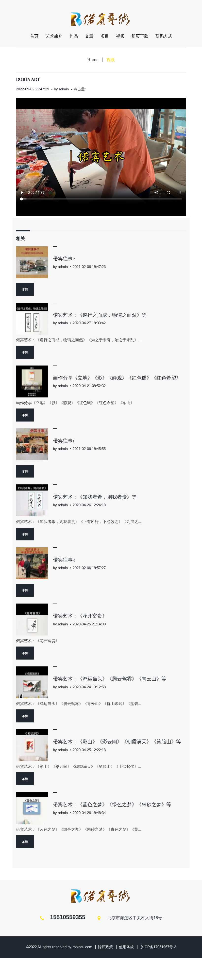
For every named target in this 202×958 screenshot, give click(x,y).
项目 (105, 36)
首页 (34, 36)
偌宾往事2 (64, 258)
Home (93, 59)
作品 (73, 36)
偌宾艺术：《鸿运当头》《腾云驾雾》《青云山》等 (109, 678)
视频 (120, 36)
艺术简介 (54, 36)
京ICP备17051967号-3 (158, 947)
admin (64, 89)
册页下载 (140, 36)
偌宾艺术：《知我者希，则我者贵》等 (95, 496)
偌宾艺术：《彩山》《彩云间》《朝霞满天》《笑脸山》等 (117, 741)
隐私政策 (105, 947)
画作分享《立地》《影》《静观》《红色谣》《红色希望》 (117, 377)
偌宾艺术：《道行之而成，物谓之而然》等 (100, 314)
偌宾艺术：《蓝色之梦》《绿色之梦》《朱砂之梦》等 (112, 804)
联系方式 (163, 36)
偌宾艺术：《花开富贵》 (80, 615)
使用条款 (126, 947)
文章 (89, 36)
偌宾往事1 (63, 440)
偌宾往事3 (64, 559)
